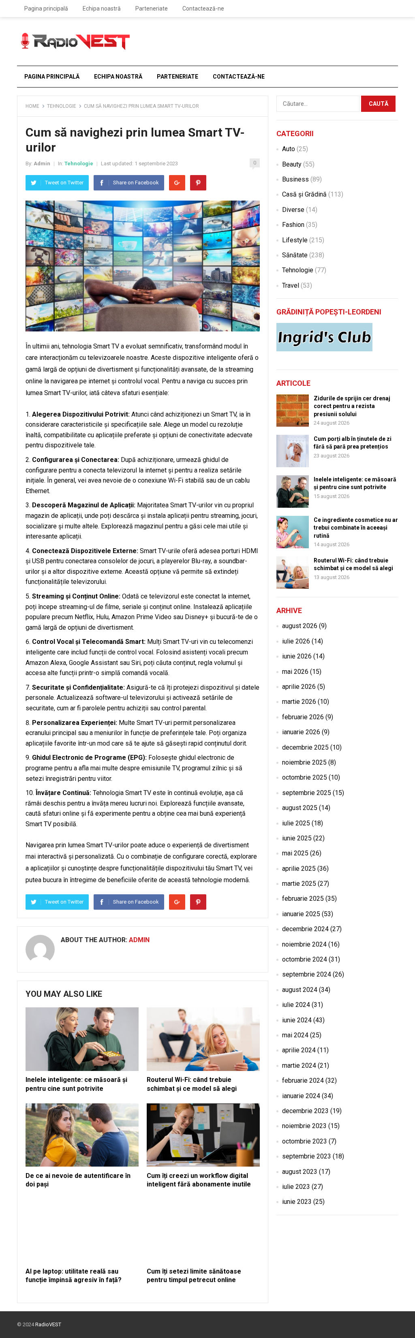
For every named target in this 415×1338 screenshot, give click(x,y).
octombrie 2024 (304, 959)
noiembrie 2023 (304, 1126)
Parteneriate (151, 8)
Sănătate (295, 255)
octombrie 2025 (304, 777)
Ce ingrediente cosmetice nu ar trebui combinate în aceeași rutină (356, 528)
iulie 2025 (296, 823)
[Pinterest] (198, 182)
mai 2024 (295, 1035)
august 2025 (299, 808)
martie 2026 (299, 701)
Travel (290, 285)
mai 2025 (295, 853)
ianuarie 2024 (301, 1096)
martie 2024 (299, 1065)
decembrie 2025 (305, 747)
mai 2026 (295, 671)
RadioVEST (48, 1324)
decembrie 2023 (305, 1111)
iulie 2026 (296, 641)
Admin (42, 163)
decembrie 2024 (305, 929)
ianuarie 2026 (301, 732)
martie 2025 (299, 883)
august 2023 (299, 1172)
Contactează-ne (203, 8)
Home (32, 106)
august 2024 (299, 990)
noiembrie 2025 (304, 762)
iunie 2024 (297, 1020)
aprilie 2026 (299, 686)
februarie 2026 (303, 717)
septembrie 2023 (306, 1156)
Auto (288, 149)
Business (295, 179)
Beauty (292, 164)
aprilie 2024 (299, 1050)
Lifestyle (295, 240)
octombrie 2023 (304, 1141)
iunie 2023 (297, 1201)
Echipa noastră (102, 8)
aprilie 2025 (299, 868)
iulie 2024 (296, 1005)
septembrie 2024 (306, 974)
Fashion (293, 225)
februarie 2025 (303, 898)
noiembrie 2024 (304, 944)
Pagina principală (46, 8)
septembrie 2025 (306, 793)
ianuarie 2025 (301, 914)
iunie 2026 (297, 656)
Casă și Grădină (304, 194)
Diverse (293, 210)
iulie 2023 (296, 1187)
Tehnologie (61, 106)
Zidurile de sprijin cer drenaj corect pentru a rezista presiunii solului (352, 406)
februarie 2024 (303, 1080)
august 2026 (299, 626)
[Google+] (177, 182)
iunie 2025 (297, 838)
